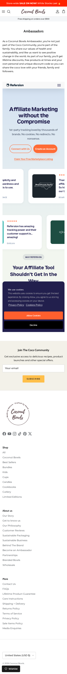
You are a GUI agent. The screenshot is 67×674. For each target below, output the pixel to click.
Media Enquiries (11, 628)
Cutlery (6, 491)
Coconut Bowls (11, 457)
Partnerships (10, 555)
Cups (5, 477)
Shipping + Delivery (13, 603)
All (3, 452)
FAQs (5, 588)
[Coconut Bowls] (33, 11)
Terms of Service (12, 613)
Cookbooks (9, 486)
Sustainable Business (14, 540)
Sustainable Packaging (15, 535)
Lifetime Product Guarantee (18, 593)
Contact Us (9, 583)
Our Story (8, 515)
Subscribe (33, 379)
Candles (7, 481)
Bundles (7, 467)
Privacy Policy (10, 618)
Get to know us (11, 520)
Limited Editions (12, 496)
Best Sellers (9, 462)
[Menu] (3, 11)
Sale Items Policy (12, 623)
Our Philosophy (11, 525)
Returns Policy (11, 608)
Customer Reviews (13, 530)
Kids (5, 472)
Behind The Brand (13, 545)
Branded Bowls (11, 560)
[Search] (10, 11)
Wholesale (8, 565)
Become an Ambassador (17, 550)
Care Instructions (12, 598)
